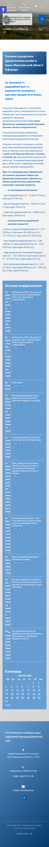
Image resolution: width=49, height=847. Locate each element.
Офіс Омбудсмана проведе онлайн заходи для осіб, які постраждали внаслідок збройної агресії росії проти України (25, 468)
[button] (3, 9)
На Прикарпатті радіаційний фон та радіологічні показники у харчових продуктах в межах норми (23, 90)
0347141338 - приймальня (10, 9)
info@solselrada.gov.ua (23, 790)
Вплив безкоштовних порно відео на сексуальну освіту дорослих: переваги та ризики (26, 398)
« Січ (7, 705)
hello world (17, 382)
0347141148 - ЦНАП (24, 9)
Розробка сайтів (22, 834)
